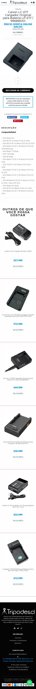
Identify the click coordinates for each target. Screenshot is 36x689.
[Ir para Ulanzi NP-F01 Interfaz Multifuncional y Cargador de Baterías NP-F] (18, 425)
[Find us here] (18, 657)
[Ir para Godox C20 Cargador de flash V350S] (18, 234)
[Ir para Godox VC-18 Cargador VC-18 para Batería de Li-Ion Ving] (18, 489)
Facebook (12, 117)
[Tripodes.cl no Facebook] (14, 628)
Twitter (24, 117)
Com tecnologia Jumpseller (22, 680)
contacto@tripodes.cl (19, 654)
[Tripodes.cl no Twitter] (18, 628)
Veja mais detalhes (18, 266)
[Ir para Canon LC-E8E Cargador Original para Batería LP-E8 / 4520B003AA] (18, 362)
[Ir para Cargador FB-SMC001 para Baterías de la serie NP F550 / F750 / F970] (18, 552)
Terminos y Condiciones (18, 640)
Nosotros (18, 643)
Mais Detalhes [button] (18, 34)
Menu (5, 2)
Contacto (18, 638)
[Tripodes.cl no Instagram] (21, 628)
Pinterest (18, 121)
